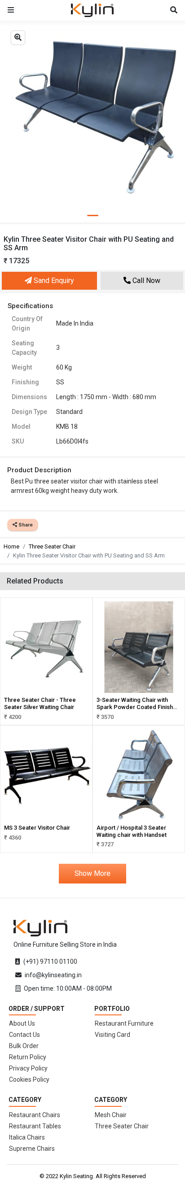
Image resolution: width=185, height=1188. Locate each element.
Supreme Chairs (32, 1148)
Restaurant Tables (35, 1126)
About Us (22, 1023)
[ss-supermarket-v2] (40, 927)
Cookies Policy (29, 1079)
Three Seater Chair (52, 546)
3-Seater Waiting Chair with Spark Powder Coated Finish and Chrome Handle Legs (135, 706)
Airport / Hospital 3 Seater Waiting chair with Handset (132, 831)
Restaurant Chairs (34, 1114)
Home (11, 546)
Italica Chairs (27, 1137)
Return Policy (27, 1057)
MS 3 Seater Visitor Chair (37, 827)
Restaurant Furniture (124, 1023)
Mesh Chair (111, 1114)
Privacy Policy (28, 1068)
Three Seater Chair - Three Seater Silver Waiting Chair (40, 703)
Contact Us (24, 1034)
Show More (92, 873)
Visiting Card (112, 1034)
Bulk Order (24, 1045)
